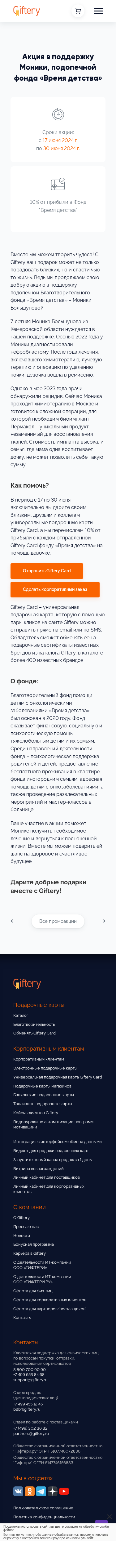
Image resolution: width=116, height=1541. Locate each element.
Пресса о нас (26, 1226)
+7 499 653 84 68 (29, 1374)
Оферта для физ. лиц (33, 1291)
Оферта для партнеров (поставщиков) (49, 1308)
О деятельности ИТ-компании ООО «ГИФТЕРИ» (42, 1265)
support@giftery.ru (30, 1380)
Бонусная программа (33, 1244)
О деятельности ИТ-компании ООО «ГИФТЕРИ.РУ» (42, 1279)
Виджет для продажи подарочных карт (51, 1150)
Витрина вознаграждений (38, 1168)
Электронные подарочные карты (45, 1068)
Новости (21, 1235)
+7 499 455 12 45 (28, 1404)
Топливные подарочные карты (42, 1103)
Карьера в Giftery (29, 1253)
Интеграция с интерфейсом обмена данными (57, 1141)
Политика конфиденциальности (44, 1517)
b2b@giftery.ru (27, 1409)
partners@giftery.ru (31, 1433)
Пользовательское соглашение (43, 1508)
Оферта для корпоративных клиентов (49, 1300)
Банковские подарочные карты (43, 1094)
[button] (98, 11)
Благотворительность (34, 1024)
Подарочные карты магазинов (42, 1086)
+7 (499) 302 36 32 (30, 1428)
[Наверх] (12, 1518)
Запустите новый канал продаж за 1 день (52, 1159)
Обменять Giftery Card (34, 1033)
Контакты (22, 1317)
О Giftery (21, 1217)
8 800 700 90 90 (29, 1369)
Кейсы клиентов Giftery (35, 1112)
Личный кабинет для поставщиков (46, 1177)
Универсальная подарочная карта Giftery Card (57, 1077)
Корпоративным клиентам (38, 1059)
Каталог (20, 1015)
